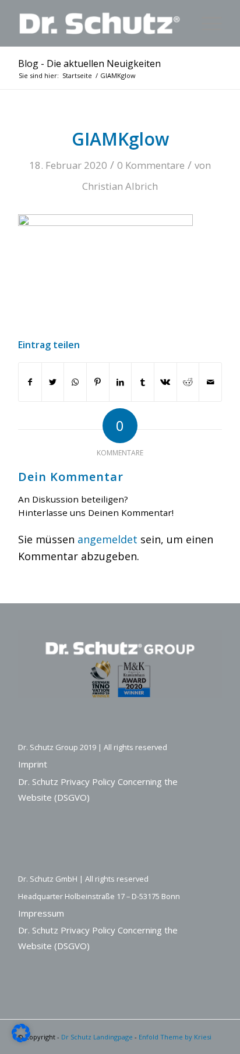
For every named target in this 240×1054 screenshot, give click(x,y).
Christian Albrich (120, 186)
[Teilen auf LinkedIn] (121, 382)
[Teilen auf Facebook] (30, 382)
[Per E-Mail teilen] (210, 382)
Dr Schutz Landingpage (97, 1036)
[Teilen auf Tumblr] (143, 382)
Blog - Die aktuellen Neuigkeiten (89, 63)
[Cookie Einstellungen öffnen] (21, 1038)
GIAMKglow (120, 139)
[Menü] (206, 23)
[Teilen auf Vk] (165, 382)
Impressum (41, 913)
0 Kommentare (151, 165)
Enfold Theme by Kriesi (175, 1036)
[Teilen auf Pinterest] (98, 382)
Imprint (32, 764)
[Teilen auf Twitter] (53, 382)
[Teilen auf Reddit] (188, 382)
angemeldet (107, 539)
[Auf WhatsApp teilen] (75, 382)
